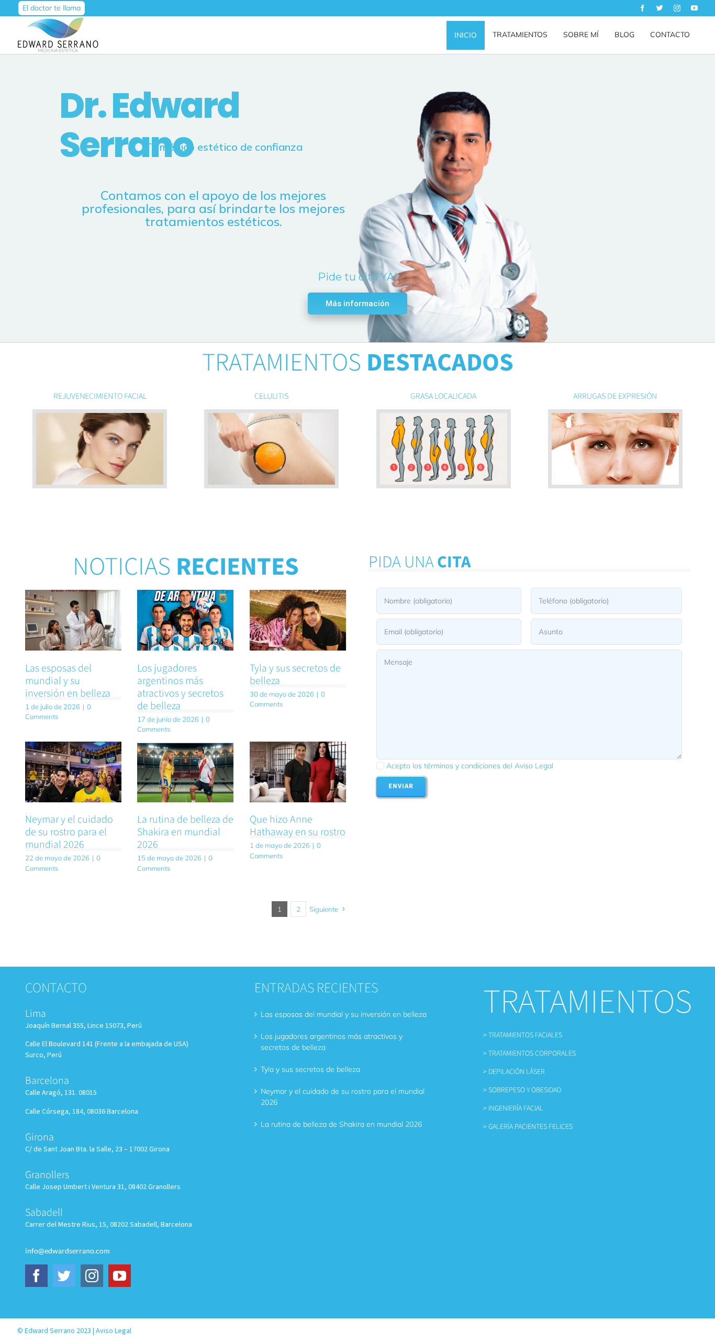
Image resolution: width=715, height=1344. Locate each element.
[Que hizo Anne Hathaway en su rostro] (298, 772)
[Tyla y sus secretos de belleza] (298, 620)
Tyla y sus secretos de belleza (295, 674)
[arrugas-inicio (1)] (615, 416)
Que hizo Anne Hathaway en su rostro (297, 825)
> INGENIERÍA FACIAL (513, 1108)
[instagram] (677, 8)
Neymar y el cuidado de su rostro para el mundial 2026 (69, 832)
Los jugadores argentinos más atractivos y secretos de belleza (180, 687)
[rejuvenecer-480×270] (99, 416)
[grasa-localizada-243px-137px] (443, 416)
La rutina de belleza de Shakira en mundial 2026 (185, 832)
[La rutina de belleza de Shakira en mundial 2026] (185, 772)
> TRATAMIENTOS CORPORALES (529, 1053)
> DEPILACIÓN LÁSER (514, 1072)
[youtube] (694, 8)
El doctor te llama (52, 8)
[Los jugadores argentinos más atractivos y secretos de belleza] (185, 620)
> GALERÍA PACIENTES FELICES (528, 1127)
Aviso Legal (113, 1331)
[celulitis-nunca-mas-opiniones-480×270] (271, 416)
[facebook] (642, 8)
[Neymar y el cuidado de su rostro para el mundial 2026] (73, 772)
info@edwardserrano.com (67, 1250)
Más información (357, 303)
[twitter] (659, 8)
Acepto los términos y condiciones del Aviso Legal (469, 765)
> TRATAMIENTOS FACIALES (522, 1035)
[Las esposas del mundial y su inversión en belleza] (73, 620)
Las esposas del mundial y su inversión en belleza (67, 681)
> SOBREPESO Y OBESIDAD (522, 1090)
